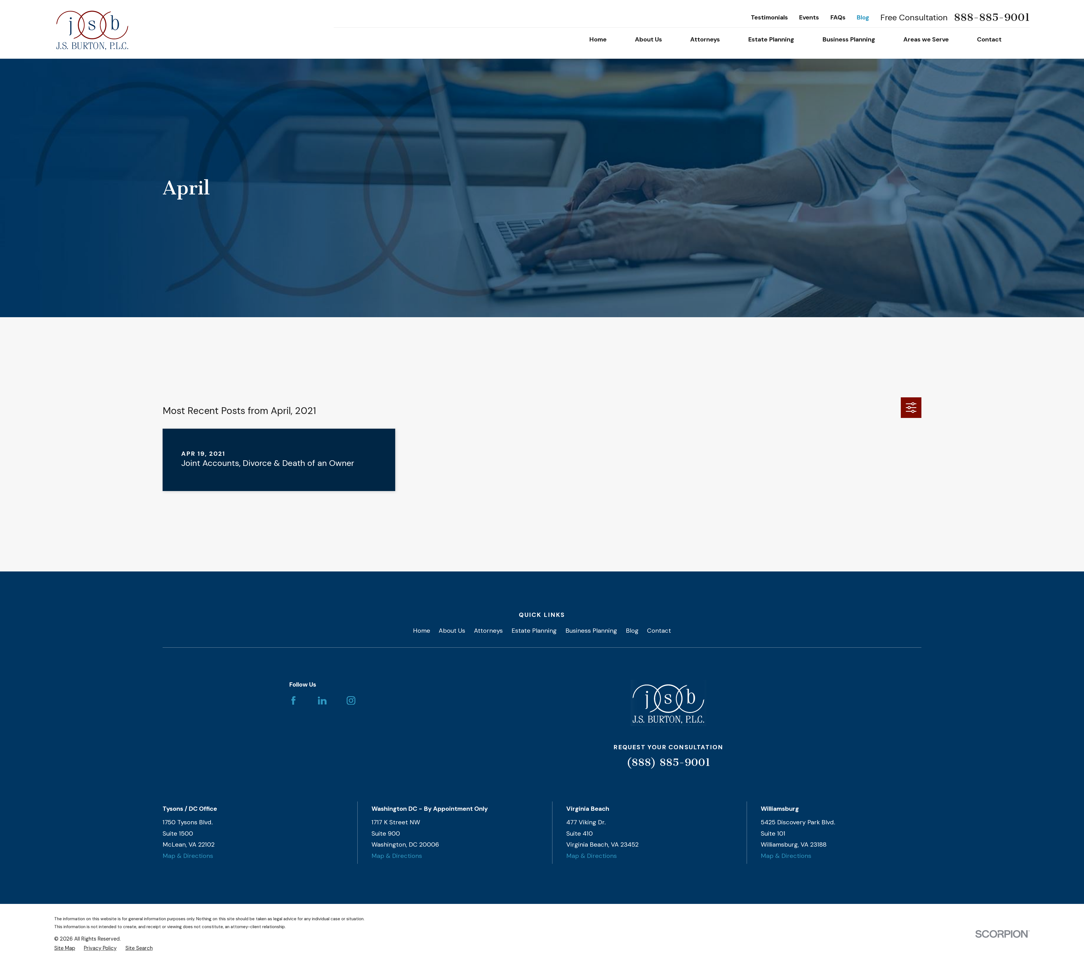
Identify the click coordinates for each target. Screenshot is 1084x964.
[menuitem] (64, 948)
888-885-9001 (992, 17)
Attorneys (488, 630)
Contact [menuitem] (989, 39)
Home (421, 630)
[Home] (92, 29)
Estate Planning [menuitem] (771, 39)
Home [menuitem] (598, 39)
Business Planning (591, 630)
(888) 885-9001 (668, 762)
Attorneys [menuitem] (705, 39)
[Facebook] (293, 700)
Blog (862, 17)
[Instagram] (351, 700)
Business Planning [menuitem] (848, 39)
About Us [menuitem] (648, 39)
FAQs (837, 17)
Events (809, 17)
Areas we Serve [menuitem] (926, 39)
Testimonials (769, 17)
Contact (659, 630)
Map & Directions (188, 856)
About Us (452, 630)
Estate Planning (534, 630)
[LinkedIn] (322, 700)
